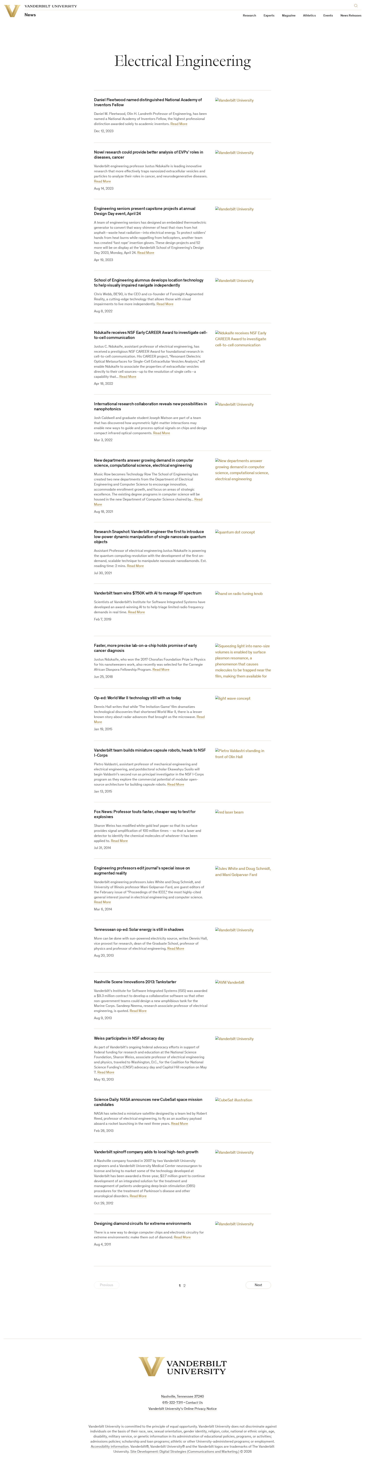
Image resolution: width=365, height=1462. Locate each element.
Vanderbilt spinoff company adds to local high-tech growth (146, 1152)
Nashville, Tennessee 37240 (182, 1397)
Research (249, 15)
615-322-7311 (172, 1403)
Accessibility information (110, 1447)
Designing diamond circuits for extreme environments (142, 1224)
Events (328, 15)
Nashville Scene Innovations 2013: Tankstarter (135, 982)
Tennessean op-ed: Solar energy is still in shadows (139, 930)
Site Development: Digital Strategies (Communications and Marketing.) (184, 1452)
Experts (269, 15)
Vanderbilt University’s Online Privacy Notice (182, 1409)
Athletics (309, 15)
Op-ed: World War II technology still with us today (137, 698)
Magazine (289, 15)
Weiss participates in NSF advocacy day (129, 1039)
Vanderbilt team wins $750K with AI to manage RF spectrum (148, 594)
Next (258, 1285)
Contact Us (194, 1403)
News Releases (350, 15)
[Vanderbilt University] (182, 1366)
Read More (178, 124)
